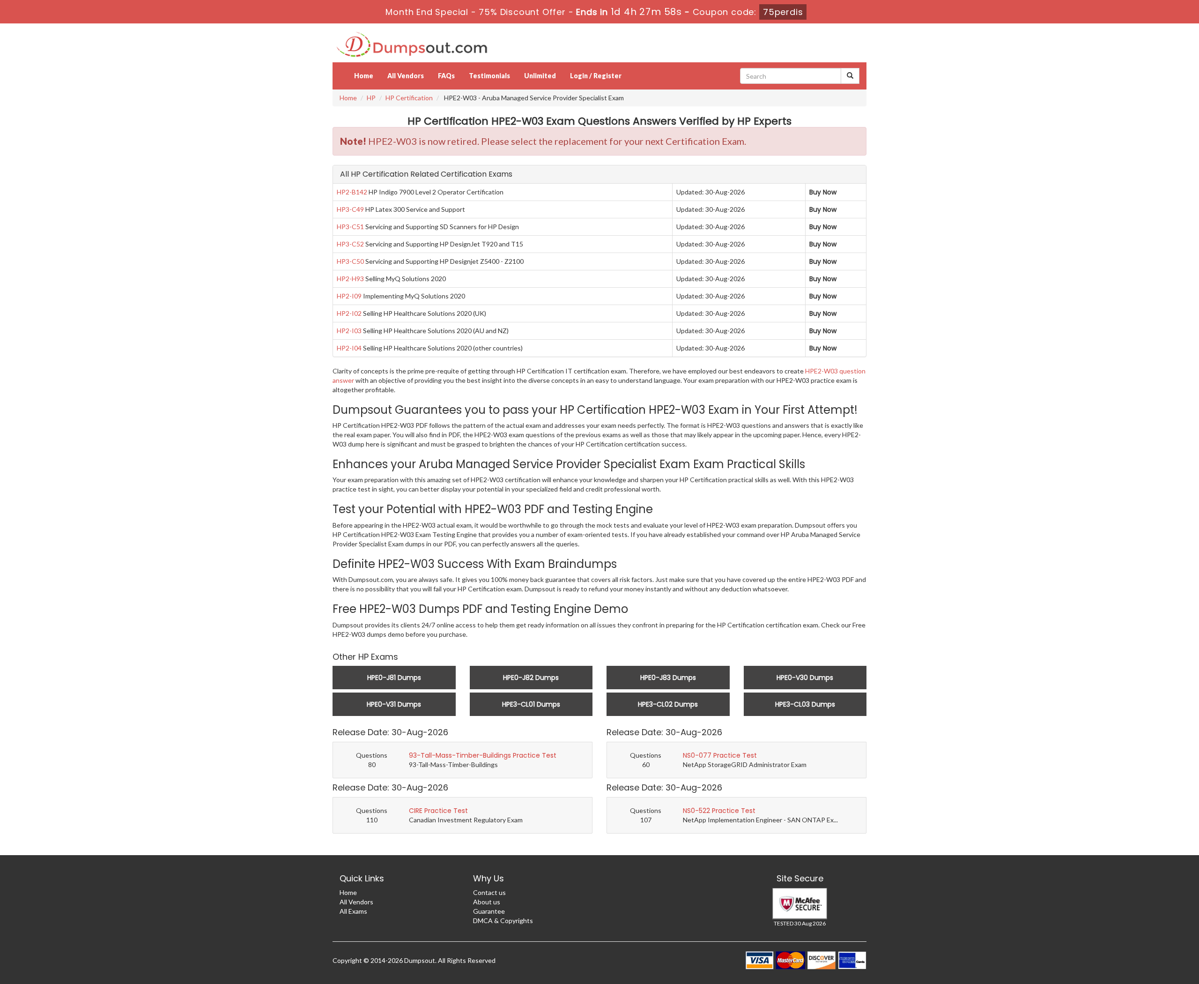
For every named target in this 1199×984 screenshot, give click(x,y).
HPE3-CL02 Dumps (668, 704)
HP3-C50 (350, 261)
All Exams (353, 911)
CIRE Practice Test (438, 810)
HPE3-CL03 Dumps (805, 704)
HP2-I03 (349, 331)
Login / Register (596, 76)
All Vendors (405, 76)
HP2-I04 (349, 348)
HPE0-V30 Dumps (805, 677)
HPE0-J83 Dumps (668, 677)
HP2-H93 (350, 279)
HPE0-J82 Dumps (531, 677)
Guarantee (489, 911)
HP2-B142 (352, 192)
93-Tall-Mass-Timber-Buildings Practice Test (482, 755)
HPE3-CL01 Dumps (531, 704)
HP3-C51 (350, 227)
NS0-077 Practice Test (720, 755)
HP (371, 98)
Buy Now (822, 192)
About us (486, 902)
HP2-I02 (349, 313)
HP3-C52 (350, 244)
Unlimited (540, 76)
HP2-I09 (349, 296)
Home (363, 76)
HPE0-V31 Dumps (394, 704)
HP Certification (409, 98)
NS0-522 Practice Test (719, 810)
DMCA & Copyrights (503, 920)
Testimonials (489, 76)
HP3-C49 (350, 209)
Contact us (489, 892)
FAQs (446, 76)
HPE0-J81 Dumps (394, 677)
